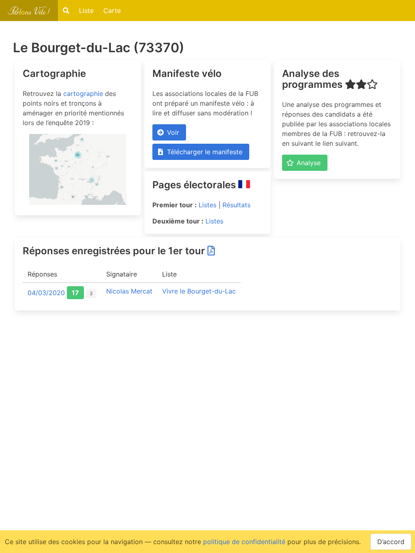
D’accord (390, 542)
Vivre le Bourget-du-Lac (199, 291)
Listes (207, 205)
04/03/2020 (46, 293)
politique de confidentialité (244, 542)
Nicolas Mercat (129, 291)
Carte (112, 10)
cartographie (83, 93)
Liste (86, 10)
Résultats (236, 205)
